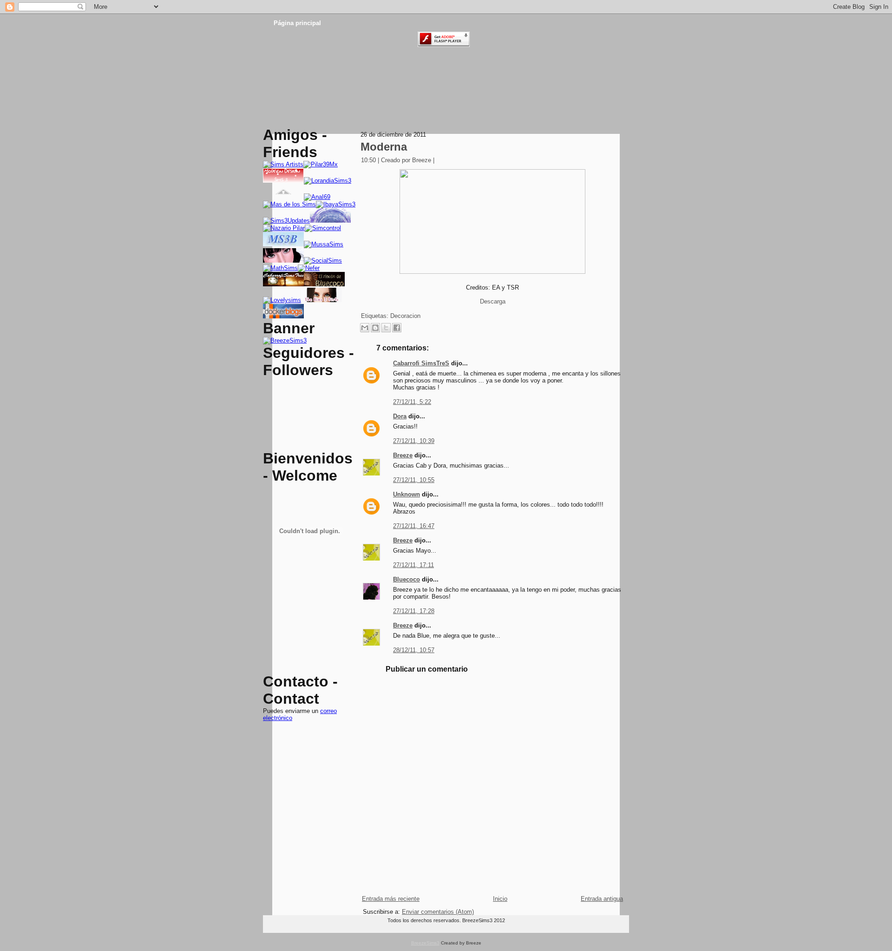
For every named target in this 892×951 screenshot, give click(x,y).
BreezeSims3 (425, 942)
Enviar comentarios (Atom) (438, 911)
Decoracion (405, 315)
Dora (400, 416)
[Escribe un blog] (375, 327)
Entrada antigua (602, 898)
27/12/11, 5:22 (412, 401)
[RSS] (271, 925)
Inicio (500, 898)
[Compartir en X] (386, 327)
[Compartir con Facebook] (396, 327)
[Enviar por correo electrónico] (364, 327)
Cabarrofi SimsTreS (421, 363)
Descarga (492, 301)
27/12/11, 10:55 (413, 479)
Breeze (403, 455)
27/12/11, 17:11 (413, 564)
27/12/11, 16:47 (413, 525)
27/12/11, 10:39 (413, 440)
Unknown (406, 494)
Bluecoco (406, 579)
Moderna (384, 146)
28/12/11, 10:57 (413, 650)
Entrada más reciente (391, 898)
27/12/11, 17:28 (413, 611)
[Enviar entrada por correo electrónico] (441, 160)
